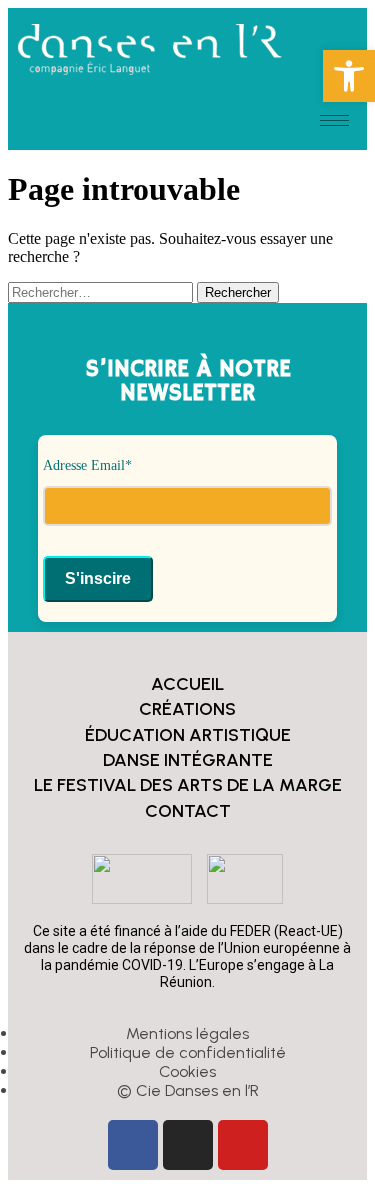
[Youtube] (243, 1145)
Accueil (187, 684)
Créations (187, 709)
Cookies (187, 1071)
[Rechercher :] (102, 291)
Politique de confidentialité (188, 1052)
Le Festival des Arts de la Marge (188, 785)
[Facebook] (133, 1145)
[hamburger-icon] (334, 120)
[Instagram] (188, 1145)
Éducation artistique (188, 735)
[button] (349, 76)
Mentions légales (187, 1033)
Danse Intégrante (188, 760)
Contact (188, 811)
